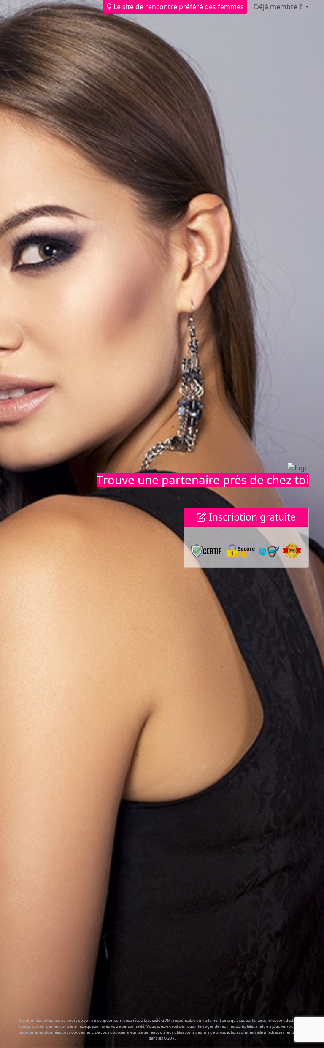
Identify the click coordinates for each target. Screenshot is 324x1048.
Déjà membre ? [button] (279, 6)
